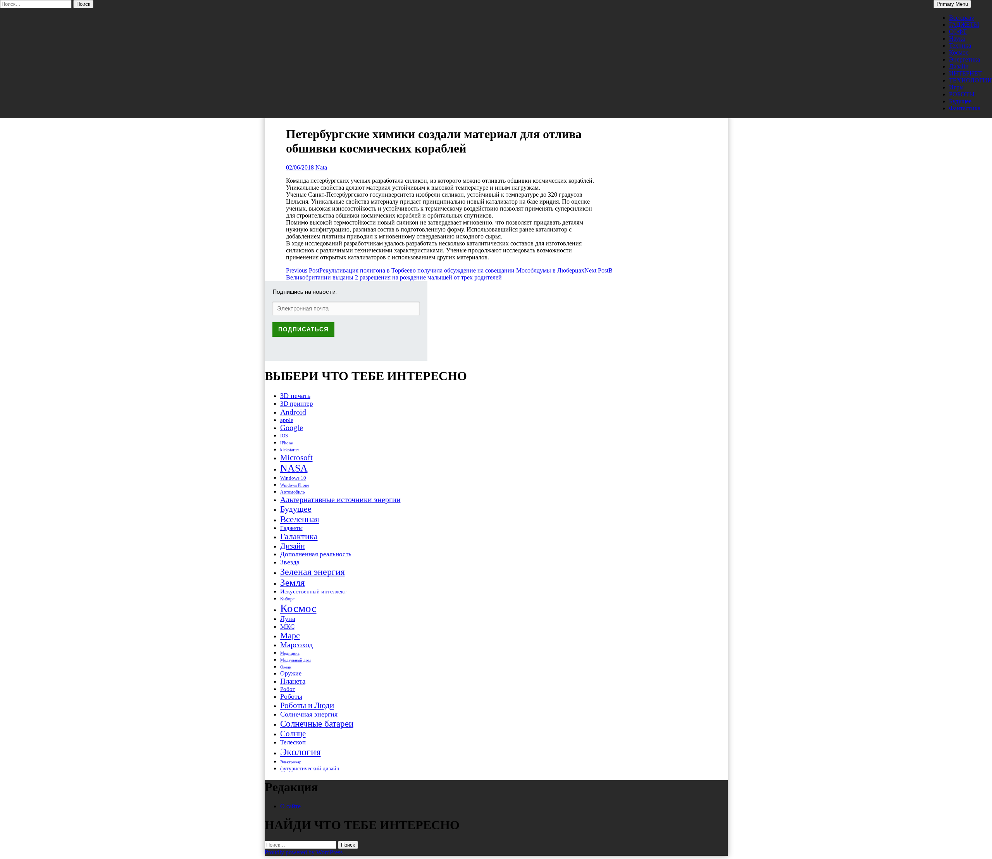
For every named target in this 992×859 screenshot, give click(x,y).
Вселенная (299, 519)
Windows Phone (294, 485)
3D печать (295, 395)
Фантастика (964, 108)
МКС (287, 626)
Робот (287, 689)
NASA (294, 468)
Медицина (290, 653)
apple (286, 420)
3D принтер (296, 403)
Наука (957, 38)
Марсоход (296, 645)
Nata (321, 167)
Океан (285, 667)
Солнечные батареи (316, 723)
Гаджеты (291, 528)
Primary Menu (952, 4)
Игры (956, 87)
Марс (290, 635)
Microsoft (296, 457)
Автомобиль (292, 492)
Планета (292, 681)
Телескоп (293, 742)
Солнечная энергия (309, 714)
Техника (960, 45)
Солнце (293, 733)
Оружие (290, 673)
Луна (287, 618)
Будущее (960, 101)
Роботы (291, 696)
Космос (958, 52)
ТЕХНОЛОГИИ (970, 80)
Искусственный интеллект (313, 591)
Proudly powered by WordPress (304, 852)
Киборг (287, 599)
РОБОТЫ (962, 94)
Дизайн (959, 66)
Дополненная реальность (315, 554)
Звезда (290, 562)
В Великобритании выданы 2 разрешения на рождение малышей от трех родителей (449, 274)
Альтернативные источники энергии (340, 499)
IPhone (286, 443)
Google (291, 427)
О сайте (290, 806)
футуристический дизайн (309, 768)
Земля (292, 582)
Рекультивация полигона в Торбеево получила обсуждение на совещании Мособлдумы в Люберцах (435, 270)
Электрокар (290, 762)
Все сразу (961, 17)
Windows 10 (293, 478)
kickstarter (289, 450)
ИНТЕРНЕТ (965, 73)
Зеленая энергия (312, 571)
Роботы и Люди (307, 705)
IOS (284, 436)
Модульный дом (295, 660)
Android (293, 412)
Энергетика (964, 59)
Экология (300, 752)
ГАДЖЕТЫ (964, 24)
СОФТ (958, 31)
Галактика (299, 536)
